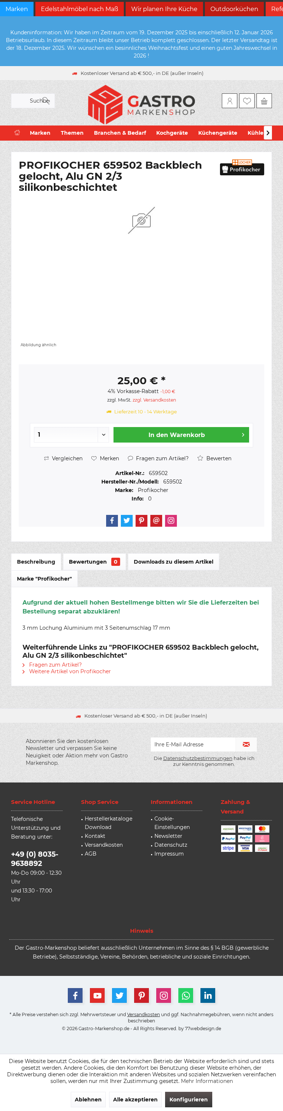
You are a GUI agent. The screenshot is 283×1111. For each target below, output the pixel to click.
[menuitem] (264, 100)
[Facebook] (112, 521)
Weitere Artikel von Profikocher (69, 671)
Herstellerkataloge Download (108, 823)
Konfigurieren (189, 1099)
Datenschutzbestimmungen (198, 758)
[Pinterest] (141, 521)
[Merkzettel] (247, 100)
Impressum (169, 853)
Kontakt (95, 836)
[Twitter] (127, 521)
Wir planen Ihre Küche (164, 9)
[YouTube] (97, 995)
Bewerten (218, 458)
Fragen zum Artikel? (161, 458)
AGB (91, 853)
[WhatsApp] (185, 995)
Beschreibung (36, 561)
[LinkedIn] (207, 995)
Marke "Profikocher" (44, 578)
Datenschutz (170, 845)
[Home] (17, 133)
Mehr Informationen (207, 1081)
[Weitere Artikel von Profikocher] (242, 167)
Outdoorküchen (234, 9)
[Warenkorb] (264, 100)
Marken (17, 9)
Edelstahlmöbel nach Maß (79, 9)
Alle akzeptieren (135, 1099)
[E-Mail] (156, 521)
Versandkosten (104, 845)
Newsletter (168, 836)
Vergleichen (66, 458)
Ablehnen (88, 1099)
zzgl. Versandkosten (154, 400)
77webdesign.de (203, 1028)
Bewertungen (93, 561)
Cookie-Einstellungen (172, 823)
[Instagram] (171, 521)
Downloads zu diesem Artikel (173, 561)
